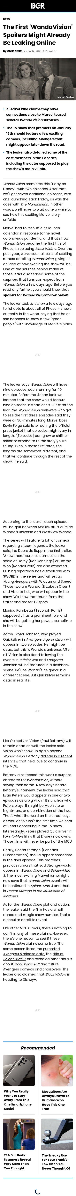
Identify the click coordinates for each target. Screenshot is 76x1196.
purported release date (31, 952)
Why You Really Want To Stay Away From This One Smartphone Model (18, 1100)
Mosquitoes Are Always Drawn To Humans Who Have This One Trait (55, 1100)
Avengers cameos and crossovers (32, 969)
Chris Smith (15, 51)
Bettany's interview (19, 790)
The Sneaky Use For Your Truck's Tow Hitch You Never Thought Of (56, 1162)
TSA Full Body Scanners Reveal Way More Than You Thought (17, 1161)
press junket (13, 431)
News (6, 18)
